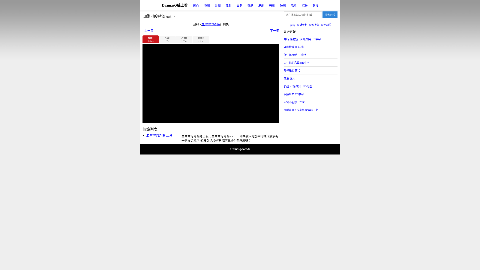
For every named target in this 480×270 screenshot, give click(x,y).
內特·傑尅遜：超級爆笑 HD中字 (302, 39)
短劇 (283, 5)
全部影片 (326, 24)
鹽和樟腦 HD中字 (294, 47)
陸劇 (207, 5)
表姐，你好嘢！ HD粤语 (298, 86)
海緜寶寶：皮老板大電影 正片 (301, 110)
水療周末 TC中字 (294, 94)
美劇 (272, 5)
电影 (294, 5)
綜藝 (305, 5)
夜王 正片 (289, 78)
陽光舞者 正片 (292, 70)
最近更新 (302, 24)
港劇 (261, 5)
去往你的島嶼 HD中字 (296, 62)
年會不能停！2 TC (294, 102)
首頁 (196, 5)
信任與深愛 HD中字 (295, 54)
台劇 (218, 5)
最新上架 (314, 24)
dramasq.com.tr (240, 149)
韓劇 (229, 5)
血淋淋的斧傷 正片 (159, 135)
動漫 (316, 5)
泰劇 (250, 5)
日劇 (239, 5)
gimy (292, 24)
